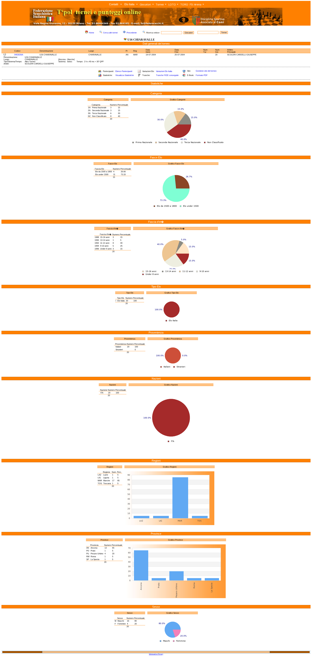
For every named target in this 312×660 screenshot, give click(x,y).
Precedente (132, 33)
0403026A (18, 55)
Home (91, 33)
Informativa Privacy (156, 654)
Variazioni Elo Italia (164, 71)
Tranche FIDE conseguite (167, 75)
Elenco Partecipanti (123, 71)
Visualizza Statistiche (124, 75)
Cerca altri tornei (110, 33)
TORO (184, 4)
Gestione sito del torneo (206, 71)
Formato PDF (202, 75)
